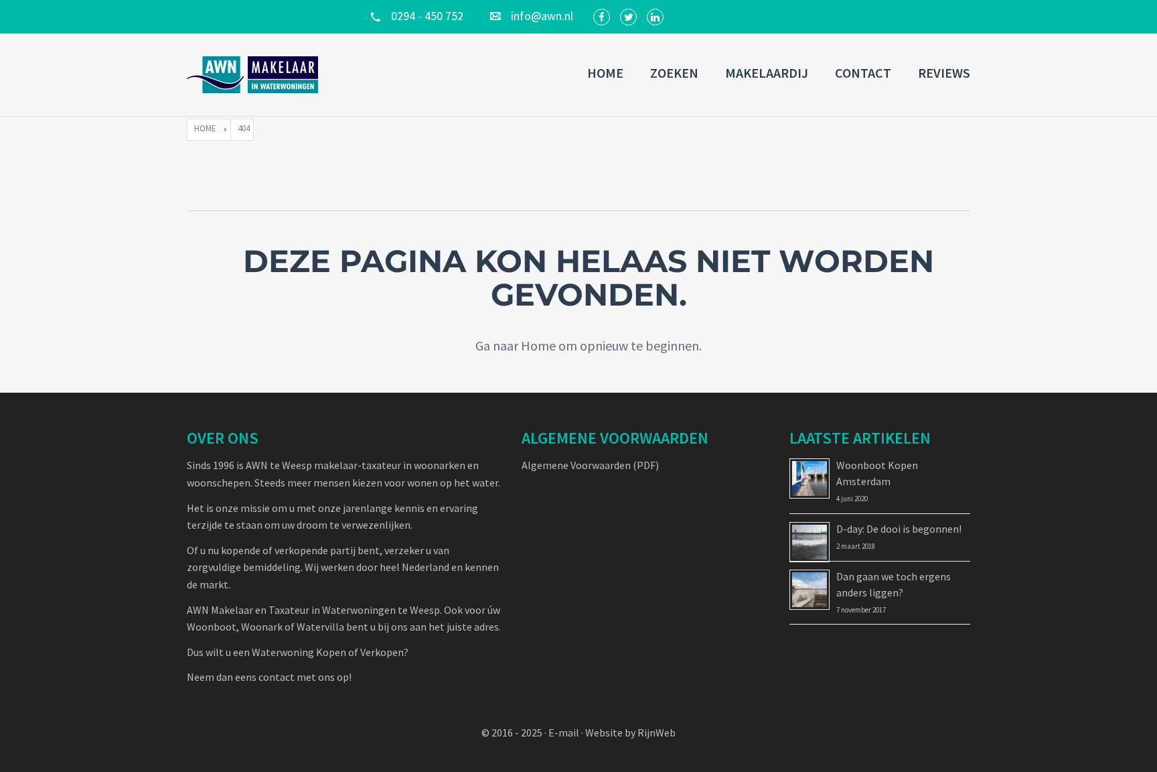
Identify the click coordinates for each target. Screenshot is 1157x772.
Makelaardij (766, 72)
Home (605, 72)
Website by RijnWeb (630, 732)
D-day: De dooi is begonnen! (898, 528)
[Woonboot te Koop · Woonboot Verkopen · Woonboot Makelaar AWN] (254, 75)
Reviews (944, 72)
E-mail (563, 732)
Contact (863, 72)
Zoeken (674, 72)
